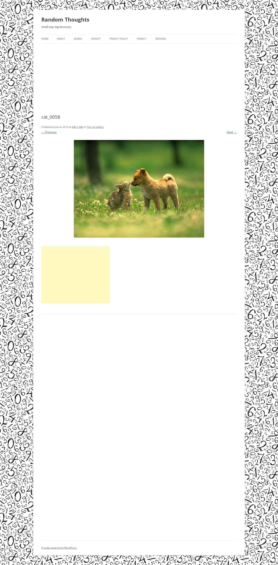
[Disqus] (139, 380)
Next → (232, 132)
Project (142, 38)
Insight (96, 38)
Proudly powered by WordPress (59, 548)
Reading (160, 38)
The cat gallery (95, 127)
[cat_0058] (139, 188)
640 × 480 (77, 127)
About (61, 38)
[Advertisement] (139, 74)
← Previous (49, 132)
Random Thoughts (65, 19)
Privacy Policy (118, 38)
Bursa (78, 38)
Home (45, 38)
